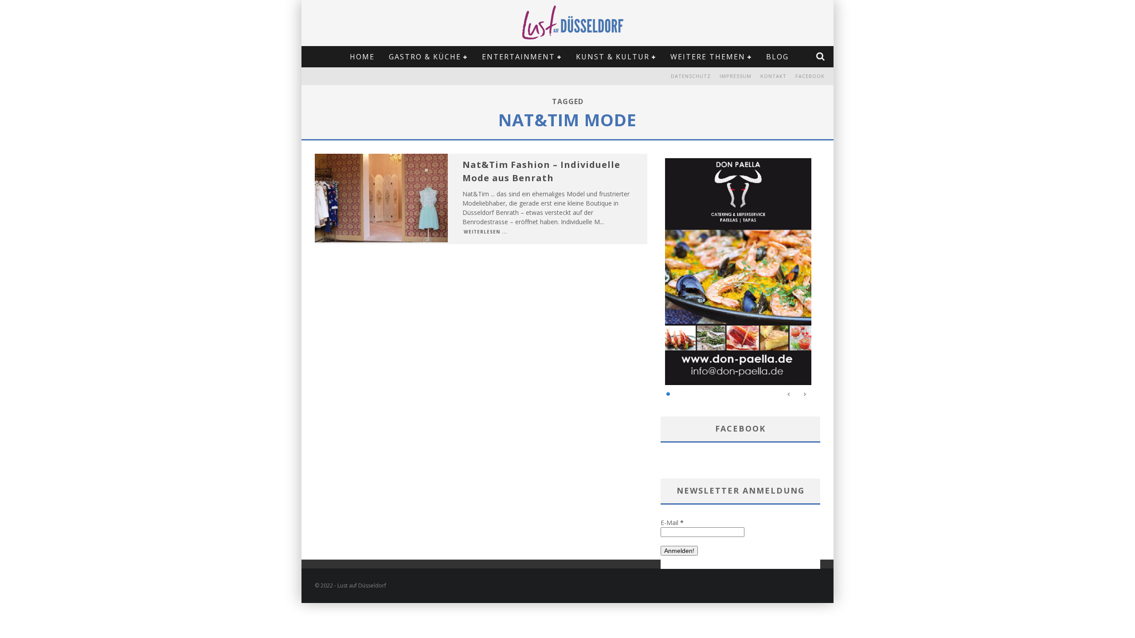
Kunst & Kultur (613, 57)
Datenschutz (691, 76)
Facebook (810, 76)
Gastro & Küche (425, 57)
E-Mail (672, 522)
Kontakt (773, 76)
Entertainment (518, 57)
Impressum (735, 76)
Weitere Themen (707, 57)
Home (362, 57)
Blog (777, 57)
